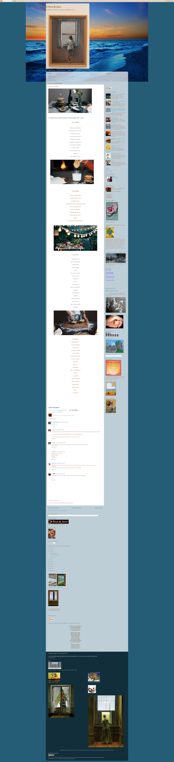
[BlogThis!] (73, 410)
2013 (51, 566)
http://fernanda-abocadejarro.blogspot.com (67, 758)
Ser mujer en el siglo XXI (116, 153)
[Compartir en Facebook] (76, 410)
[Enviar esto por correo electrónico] (72, 410)
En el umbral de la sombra (116, 124)
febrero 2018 (53, 553)
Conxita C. (54, 442)
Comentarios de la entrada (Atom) (60, 510)
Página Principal (77, 508)
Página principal (52, 70)
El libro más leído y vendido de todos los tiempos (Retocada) (118, 102)
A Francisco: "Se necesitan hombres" (118, 94)
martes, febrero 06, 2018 (63, 422)
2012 (51, 568)
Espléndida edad (115, 177)
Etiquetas (70, 70)
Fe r (52, 473)
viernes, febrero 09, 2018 (60, 473)
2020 (51, 549)
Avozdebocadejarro (111, 176)
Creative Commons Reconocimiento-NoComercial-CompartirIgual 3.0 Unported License (87, 757)
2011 (51, 570)
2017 (51, 559)
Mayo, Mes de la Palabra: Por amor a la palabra (118, 139)
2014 (51, 565)
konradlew (102, 750)
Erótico (53, 412)
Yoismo (112, 160)
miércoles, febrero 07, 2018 (59, 463)
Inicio (49, 75)
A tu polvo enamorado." (75, 648)
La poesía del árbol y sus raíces (117, 131)
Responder (54, 425)
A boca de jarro (53, 6)
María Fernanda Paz (59, 757)
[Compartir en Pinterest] (77, 410)
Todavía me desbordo (55, 554)
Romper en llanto (114, 117)
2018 (51, 551)
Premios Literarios (61, 70)
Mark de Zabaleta (55, 422)
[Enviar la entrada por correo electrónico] (69, 410)
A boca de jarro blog (52, 80)
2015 (51, 563)
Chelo (53, 463)
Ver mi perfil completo (116, 191)
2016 (51, 561)
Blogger (112, 750)
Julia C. (53, 430)
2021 (51, 547)
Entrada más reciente (53, 508)
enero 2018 (53, 557)
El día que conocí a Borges (112, 290)
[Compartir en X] (74, 410)
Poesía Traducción (58, 412)
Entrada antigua (99, 508)
